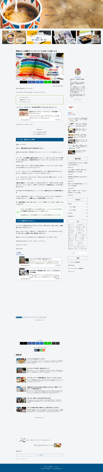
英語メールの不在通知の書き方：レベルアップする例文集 (77, 184)
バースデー (31, 317)
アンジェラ (78, 77)
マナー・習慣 (37, 317)
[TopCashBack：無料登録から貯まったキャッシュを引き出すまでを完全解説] (64, 37)
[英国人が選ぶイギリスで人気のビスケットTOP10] (89, 37)
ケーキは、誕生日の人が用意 (40, 132)
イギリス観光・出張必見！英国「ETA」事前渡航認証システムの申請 (77, 170)
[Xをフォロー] (38, 350)
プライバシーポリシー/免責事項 (75, 268)
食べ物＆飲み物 (43, 317)
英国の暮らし (19, 317)
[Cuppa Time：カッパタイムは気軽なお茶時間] (14, 37)
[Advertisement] (40, 300)
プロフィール (71, 271)
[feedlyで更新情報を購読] (41, 350)
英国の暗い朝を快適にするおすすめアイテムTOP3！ (77, 177)
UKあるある (26, 317)
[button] (56, 82)
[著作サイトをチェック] (35, 350)
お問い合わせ (71, 265)
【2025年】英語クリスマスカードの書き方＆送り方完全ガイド (78, 163)
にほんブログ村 (19, 254)
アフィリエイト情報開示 (74, 262)
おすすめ (56, 466)
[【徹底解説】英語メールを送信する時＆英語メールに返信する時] (39, 37)
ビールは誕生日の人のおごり (40, 134)
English (46, 466)
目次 (38, 129)
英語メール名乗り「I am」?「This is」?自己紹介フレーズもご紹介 (77, 191)
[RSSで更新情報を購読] (44, 350)
